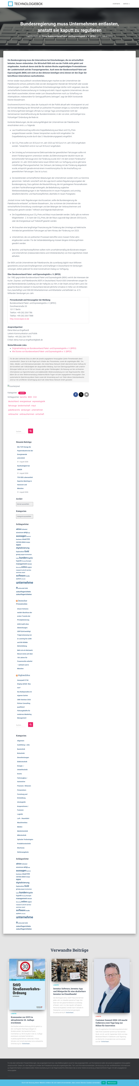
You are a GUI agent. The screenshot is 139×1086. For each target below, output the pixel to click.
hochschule (28, 554)
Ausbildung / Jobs (23, 745)
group (18, 554)
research (19, 570)
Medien (19, 827)
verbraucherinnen (26, 414)
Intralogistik (21, 802)
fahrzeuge (12, 405)
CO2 (35, 397)
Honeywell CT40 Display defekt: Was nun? (24, 683)
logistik (19, 561)
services (18, 572)
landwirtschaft (24, 405)
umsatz (23, 579)
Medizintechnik (22, 831)
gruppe (22, 554)
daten (24, 542)
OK (104, 1082)
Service (126, 4)
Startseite (116, 4)
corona (19, 542)
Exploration (20, 551)
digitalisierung (22, 548)
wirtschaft (39, 414)
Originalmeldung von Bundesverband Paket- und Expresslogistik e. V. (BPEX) (44, 348)
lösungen (28, 561)
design (28, 542)
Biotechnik (21, 753)
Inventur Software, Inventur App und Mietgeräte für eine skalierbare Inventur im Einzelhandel (69, 991)
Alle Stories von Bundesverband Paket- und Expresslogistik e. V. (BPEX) (42, 351)
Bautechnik (21, 749)
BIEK (30, 397)
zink (26, 588)
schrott (24, 570)
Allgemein (20, 741)
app (29, 532)
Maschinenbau (22, 822)
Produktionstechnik (24, 843)
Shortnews (20, 848)
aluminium (19, 532)
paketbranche (14, 410)
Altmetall (24, 529)
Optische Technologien (25, 839)
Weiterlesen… (26, 1043)
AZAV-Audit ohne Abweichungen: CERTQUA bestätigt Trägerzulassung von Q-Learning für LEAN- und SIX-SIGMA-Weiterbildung (24, 635)
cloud (24, 539)
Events (19, 774)
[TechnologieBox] (25, 4)
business (19, 539)
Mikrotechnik (21, 835)
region (29, 567)
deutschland (13, 401)
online (24, 567)
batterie (29, 536)
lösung (24, 561)
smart (23, 572)
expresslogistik (38, 401)
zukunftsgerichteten (24, 594)
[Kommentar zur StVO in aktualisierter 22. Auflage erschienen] (27, 984)
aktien (19, 529)
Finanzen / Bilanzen (24, 786)
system (18, 579)
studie (28, 576)
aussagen (21, 536)
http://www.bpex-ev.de (19, 319)
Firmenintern (21, 790)
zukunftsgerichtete (23, 592)
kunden (23, 557)
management (21, 564)
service (28, 570)
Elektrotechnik (22, 762)
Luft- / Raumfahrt (23, 818)
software (21, 575)
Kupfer (30, 558)
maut (33, 405)
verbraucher (13, 414)
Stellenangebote (23, 852)
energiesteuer (25, 401)
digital (18, 545)
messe (29, 564)
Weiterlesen (112, 1082)
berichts (23, 397)
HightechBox (24, 675)
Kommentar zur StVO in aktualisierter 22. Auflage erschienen (22, 1020)
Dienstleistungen (23, 757)
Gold (26, 551)
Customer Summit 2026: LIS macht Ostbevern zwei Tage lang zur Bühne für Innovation (111, 1023)
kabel (17, 558)
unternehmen (37, 410)
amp (26, 532)
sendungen (25, 410)
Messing (18, 567)
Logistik (22, 393)
